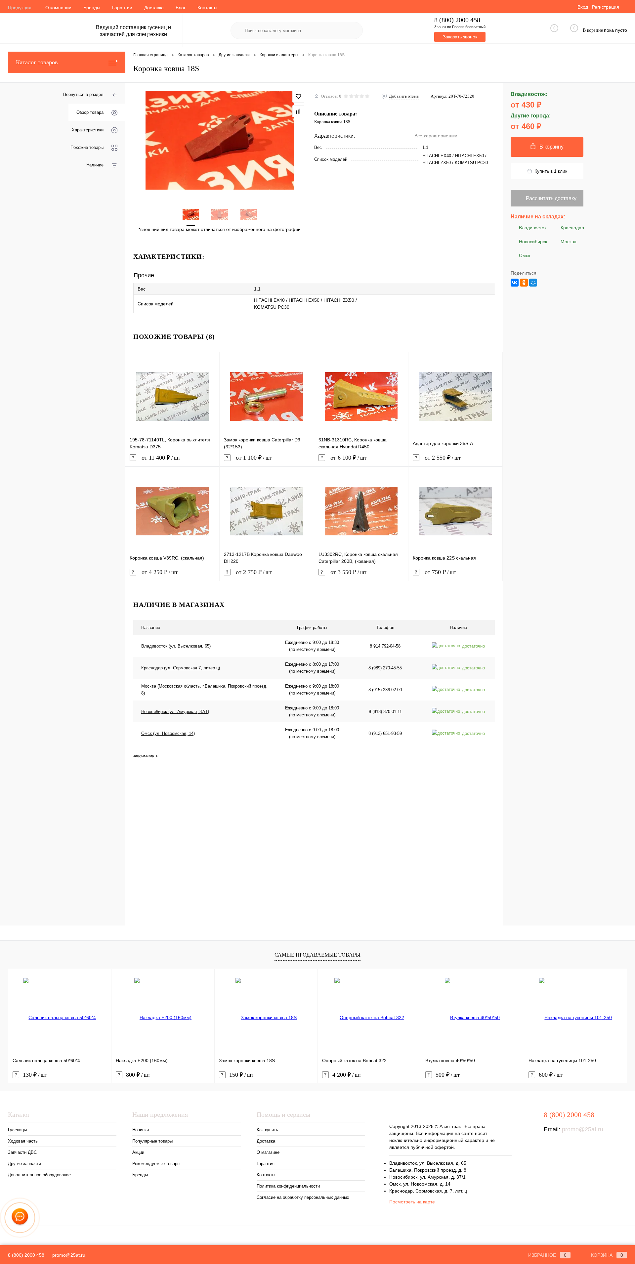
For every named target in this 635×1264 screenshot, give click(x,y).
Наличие (95, 164)
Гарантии (122, 7)
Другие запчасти (24, 1163)
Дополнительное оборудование (39, 1174)
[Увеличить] (219, 140)
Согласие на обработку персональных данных (303, 1197)
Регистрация (605, 7)
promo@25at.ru (582, 1129)
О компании (58, 7)
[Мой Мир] (533, 283)
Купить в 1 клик (550, 171)
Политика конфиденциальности (288, 1186)
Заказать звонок (460, 36)
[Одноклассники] (524, 283)
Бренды (91, 7)
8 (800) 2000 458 (457, 20)
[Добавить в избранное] (298, 97)
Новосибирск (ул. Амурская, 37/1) (175, 711)
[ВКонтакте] (515, 283)
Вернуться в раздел (83, 94)
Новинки (140, 1129)
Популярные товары (152, 1141)
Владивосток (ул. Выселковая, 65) (176, 646)
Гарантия (266, 1163)
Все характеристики (435, 135)
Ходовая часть (23, 1141)
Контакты (207, 7)
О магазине (268, 1152)
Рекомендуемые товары (156, 1163)
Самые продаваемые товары (317, 955)
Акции (138, 1152)
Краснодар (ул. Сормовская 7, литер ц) (180, 667)
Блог (181, 7)
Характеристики (88, 129)
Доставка (154, 7)
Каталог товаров (37, 62)
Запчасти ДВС (22, 1152)
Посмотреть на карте (412, 1201)
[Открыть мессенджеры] (19, 1217)
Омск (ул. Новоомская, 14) (168, 733)
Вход (582, 7)
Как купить (267, 1129)
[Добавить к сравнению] (298, 111)
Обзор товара (90, 112)
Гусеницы (17, 1129)
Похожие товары (87, 147)
